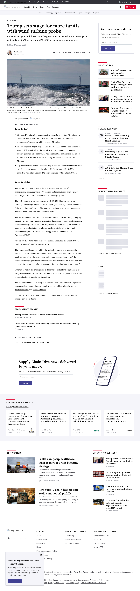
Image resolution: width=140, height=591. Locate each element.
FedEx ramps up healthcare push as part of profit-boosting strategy (58, 462)
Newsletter (40, 547)
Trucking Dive (56, 2)
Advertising (69, 535)
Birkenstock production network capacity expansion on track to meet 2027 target (117, 504)
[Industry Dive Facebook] (14, 538)
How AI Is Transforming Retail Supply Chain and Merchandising (117, 138)
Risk (40, 13)
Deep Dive (28, 7)
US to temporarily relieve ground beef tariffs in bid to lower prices (118, 475)
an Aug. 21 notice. (52, 142)
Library (36, 7)
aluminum (72, 295)
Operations (59, 13)
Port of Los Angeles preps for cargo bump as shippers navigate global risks (121, 86)
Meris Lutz (18, 51)
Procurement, (30, 342)
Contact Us (40, 543)
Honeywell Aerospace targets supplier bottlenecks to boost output (121, 112)
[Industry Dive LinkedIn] (9, 538)
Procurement (70, 13)
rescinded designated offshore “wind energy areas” (36, 231)
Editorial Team (41, 539)
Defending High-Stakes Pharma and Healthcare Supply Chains (117, 154)
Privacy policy (47, 583)
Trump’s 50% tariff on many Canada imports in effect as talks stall (121, 99)
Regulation (97, 13)
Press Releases (53, 7)
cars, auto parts (49, 295)
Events (42, 7)
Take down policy (72, 583)
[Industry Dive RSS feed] (25, 538)
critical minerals (63, 286)
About (38, 535)
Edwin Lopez (21, 317)
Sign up (131, 7)
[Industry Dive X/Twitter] (20, 538)
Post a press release (113, 253)
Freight (88, 13)
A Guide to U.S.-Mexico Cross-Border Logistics (119, 169)
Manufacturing (43, 342)
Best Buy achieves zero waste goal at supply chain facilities (119, 489)
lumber (74, 286)
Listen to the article (28, 124)
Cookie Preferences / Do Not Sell (93, 583)
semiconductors (39, 289)
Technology (49, 13)
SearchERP (65, 2)
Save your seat (15, 581)
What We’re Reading (44, 559)
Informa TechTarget (80, 572)
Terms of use (59, 583)
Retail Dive (46, 2)
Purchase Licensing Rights (46, 551)
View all (101, 178)
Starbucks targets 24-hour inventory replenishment (121, 73)
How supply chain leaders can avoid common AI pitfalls (58, 491)
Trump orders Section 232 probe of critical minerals (39, 314)
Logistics (80, 13)
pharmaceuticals (21, 289)
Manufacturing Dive (35, 2)
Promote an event (112, 293)
